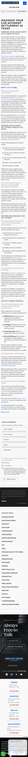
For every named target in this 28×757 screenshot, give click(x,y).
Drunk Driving (7, 541)
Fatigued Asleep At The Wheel (12, 552)
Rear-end (5, 590)
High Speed (6, 562)
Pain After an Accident (10, 587)
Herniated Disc (7, 559)
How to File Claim (8, 569)
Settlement (6, 597)
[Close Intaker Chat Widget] (26, 738)
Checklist (5, 524)
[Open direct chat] (24, 738)
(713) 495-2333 (14, 7)
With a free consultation (8, 56)
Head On (5, 555)
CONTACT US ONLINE (15, 647)
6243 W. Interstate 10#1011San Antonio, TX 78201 (14, 728)
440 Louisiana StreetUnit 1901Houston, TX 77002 (14, 700)
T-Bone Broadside (8, 601)
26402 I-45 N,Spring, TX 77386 (14, 686)
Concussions (7, 534)
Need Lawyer (6, 583)
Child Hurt (6, 527)
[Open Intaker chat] (10, 756)
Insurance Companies (10, 573)
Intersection (6, 576)
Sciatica (5, 594)
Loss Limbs (5, 580)
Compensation (7, 531)
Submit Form (11, 479)
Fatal (4, 548)
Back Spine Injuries (9, 520)
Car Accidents (11, 11)
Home (3, 11)
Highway (5, 566)
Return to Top (5, 412)
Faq (3, 545)
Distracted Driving (9, 538)
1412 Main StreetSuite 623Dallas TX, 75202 (14, 714)
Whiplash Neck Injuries (10, 604)
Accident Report (8, 517)
